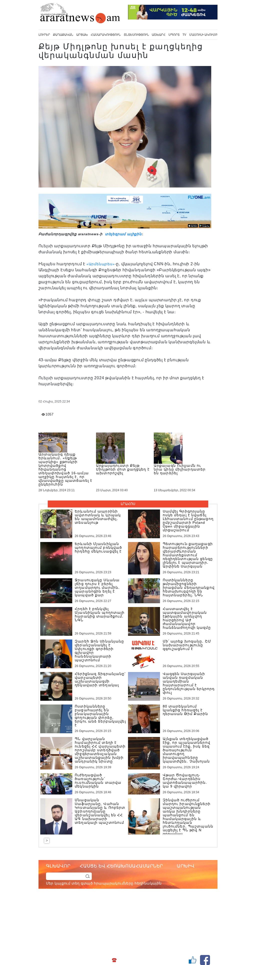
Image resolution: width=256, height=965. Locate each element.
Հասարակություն (106, 34)
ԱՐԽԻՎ (186, 866)
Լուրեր (44, 34)
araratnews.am (145, 910)
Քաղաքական (63, 34)
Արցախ (82, 34)
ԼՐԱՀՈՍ (128, 504)
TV (184, 34)
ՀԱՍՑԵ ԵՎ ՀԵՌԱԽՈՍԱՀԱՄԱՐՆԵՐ (121, 866)
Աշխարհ (159, 34)
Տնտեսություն (136, 34)
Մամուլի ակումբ (203, 34)
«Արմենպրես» (100, 264)
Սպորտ (174, 34)
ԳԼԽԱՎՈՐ (58, 866)
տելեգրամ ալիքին (123, 234)
